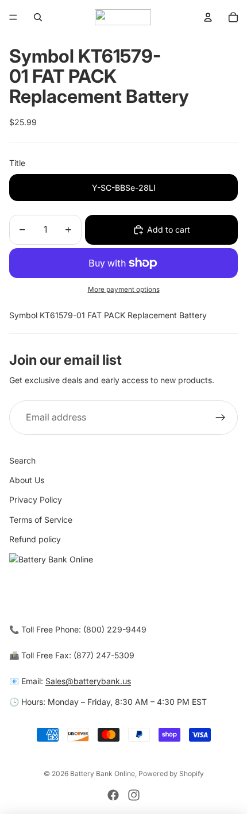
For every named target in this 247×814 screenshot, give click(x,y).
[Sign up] (221, 418)
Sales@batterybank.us (88, 681)
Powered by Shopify (171, 773)
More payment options (124, 290)
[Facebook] (113, 795)
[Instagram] (134, 795)
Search (22, 460)
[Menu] (13, 17)
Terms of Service (40, 519)
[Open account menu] (208, 17)
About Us (26, 480)
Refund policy (35, 539)
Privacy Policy (35, 499)
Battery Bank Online (102, 773)
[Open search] (38, 17)
